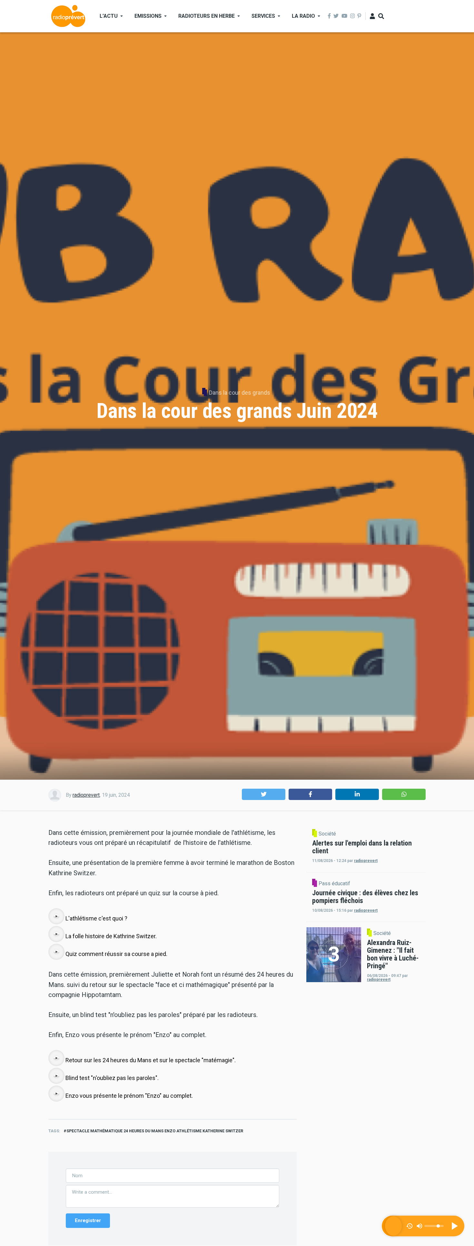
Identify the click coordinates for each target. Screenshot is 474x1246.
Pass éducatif (334, 883)
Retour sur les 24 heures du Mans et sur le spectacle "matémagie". (150, 1060)
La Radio (303, 16)
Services (263, 16)
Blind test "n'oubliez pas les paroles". (112, 1078)
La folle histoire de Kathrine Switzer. (111, 936)
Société (327, 833)
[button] (263, 794)
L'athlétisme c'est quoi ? (96, 918)
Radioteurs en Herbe (206, 16)
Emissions (148, 16)
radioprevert (86, 795)
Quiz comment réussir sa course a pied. (116, 953)
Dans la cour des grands (239, 392)
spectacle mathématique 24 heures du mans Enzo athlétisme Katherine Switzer (154, 1130)
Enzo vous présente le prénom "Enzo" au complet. (129, 1095)
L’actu (109, 16)
